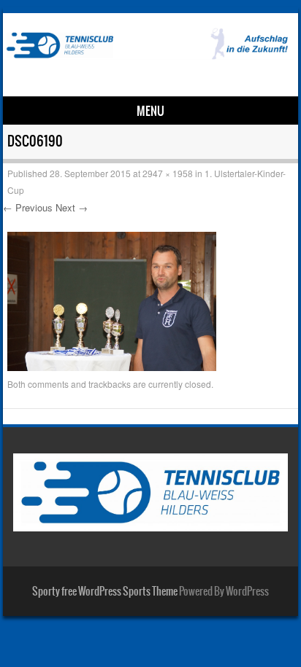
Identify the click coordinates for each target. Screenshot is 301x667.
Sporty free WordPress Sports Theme (105, 591)
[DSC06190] (111, 366)
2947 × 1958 (167, 173)
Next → (72, 207)
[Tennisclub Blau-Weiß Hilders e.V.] (148, 55)
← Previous (28, 207)
